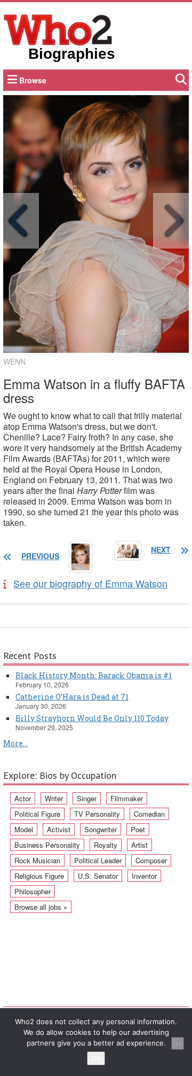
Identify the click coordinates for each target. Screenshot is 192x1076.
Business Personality (47, 845)
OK (96, 1058)
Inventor (144, 876)
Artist (139, 845)
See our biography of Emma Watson (90, 583)
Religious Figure (39, 876)
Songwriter (100, 829)
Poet (138, 829)
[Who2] (58, 29)
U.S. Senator (98, 876)
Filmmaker (126, 798)
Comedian (149, 814)
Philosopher (32, 891)
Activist (58, 829)
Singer (87, 798)
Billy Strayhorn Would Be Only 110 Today (92, 718)
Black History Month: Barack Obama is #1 (93, 675)
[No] (177, 1043)
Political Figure (37, 814)
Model (23, 829)
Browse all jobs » (40, 907)
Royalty (105, 845)
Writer (54, 798)
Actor (22, 798)
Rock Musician (37, 860)
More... (15, 743)
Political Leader (98, 860)
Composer (151, 860)
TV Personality (97, 814)
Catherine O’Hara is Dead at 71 (72, 697)
